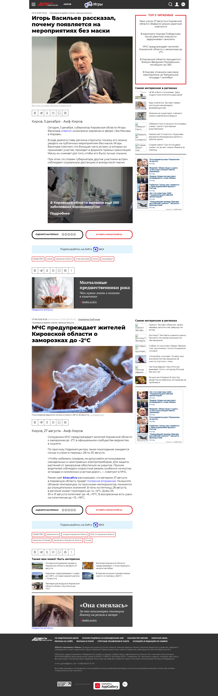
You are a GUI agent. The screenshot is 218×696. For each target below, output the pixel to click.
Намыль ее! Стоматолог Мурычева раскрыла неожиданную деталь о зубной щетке (166, 137)
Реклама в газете (85, 641)
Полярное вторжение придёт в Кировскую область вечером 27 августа (61, 565)
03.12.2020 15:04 (39, 13)
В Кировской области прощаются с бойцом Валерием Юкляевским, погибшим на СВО (161, 62)
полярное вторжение (101, 481)
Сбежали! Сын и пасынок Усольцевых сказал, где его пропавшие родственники (167, 126)
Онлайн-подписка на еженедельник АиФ (103, 638)
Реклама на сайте (64, 641)
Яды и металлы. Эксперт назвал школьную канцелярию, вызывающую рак (164, 105)
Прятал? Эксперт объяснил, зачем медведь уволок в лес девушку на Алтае (166, 327)
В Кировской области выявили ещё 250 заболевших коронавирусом (84, 205)
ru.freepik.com (97, 415)
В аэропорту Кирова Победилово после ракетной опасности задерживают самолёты (161, 37)
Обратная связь (159, 638)
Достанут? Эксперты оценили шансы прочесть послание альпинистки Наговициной (167, 338)
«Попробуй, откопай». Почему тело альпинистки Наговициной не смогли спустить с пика (166, 359)
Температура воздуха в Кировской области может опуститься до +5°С (62, 586)
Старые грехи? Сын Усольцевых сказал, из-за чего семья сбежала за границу (167, 147)
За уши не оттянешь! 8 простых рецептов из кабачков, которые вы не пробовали (167, 380)
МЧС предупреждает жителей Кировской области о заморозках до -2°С (160, 49)
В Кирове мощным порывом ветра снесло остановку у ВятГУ (113, 574)
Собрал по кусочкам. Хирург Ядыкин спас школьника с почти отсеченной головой (167, 348)
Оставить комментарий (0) (109, 234)
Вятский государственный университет (51, 105)
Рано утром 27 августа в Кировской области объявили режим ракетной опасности (160, 24)
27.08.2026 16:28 (39, 319)
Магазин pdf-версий (137, 638)
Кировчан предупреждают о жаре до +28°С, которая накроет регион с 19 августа (62, 576)
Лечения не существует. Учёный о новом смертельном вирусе (165, 114)
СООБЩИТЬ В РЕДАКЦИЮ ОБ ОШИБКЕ (150, 641)
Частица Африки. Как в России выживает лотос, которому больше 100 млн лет (166, 369)
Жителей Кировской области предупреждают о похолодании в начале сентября (113, 565)
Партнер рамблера (82, 684)
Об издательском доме (67, 638)
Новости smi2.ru (42, 309)
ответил (66, 130)
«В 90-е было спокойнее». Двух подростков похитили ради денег (166, 93)
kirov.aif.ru (70, 477)
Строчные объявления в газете (113, 641)
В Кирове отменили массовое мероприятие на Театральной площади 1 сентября (161, 75)
